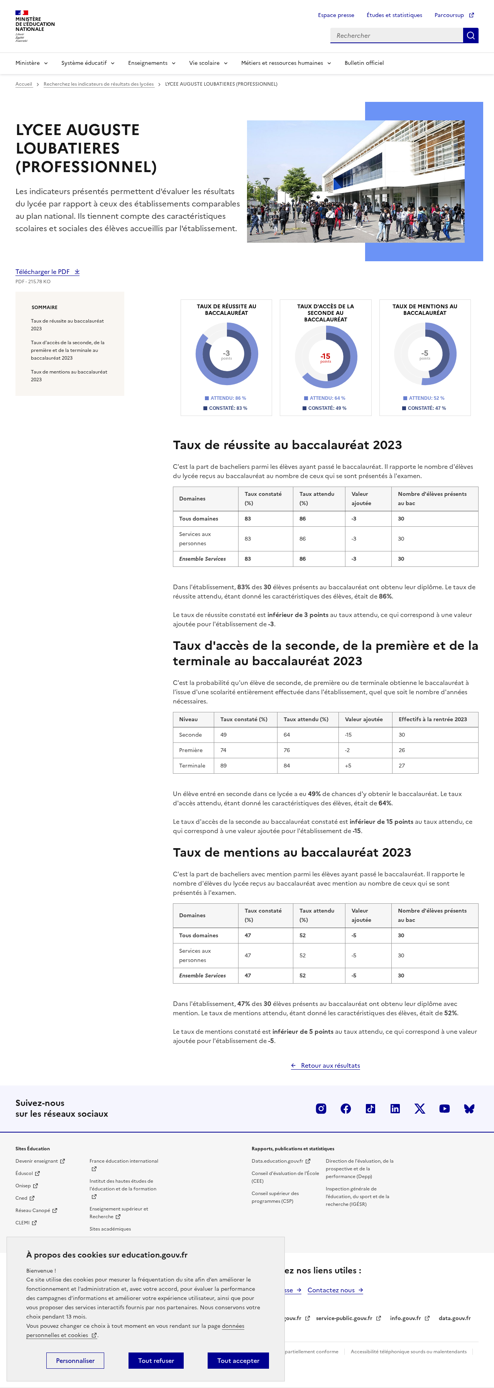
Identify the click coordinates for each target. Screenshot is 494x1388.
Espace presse (336, 15)
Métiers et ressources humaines (282, 63)
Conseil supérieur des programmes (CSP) (275, 1197)
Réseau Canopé (32, 1210)
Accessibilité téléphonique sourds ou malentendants (409, 1351)
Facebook (346, 1108)
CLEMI (22, 1222)
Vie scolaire (204, 63)
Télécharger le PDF (43, 271)
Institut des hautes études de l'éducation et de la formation (123, 1185)
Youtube (444, 1108)
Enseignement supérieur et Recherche (119, 1212)
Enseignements (147, 63)
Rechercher (471, 35)
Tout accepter (238, 1360)
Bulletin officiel (364, 63)
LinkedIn (395, 1108)
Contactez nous (331, 1290)
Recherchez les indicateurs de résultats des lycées (99, 84)
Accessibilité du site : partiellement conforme (289, 1351)
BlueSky (469, 1108)
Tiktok (370, 1108)
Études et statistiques (394, 15)
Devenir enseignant (36, 1161)
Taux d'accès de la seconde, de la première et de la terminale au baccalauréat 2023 (68, 350)
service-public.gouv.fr (344, 1318)
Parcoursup (450, 15)
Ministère (27, 63)
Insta (321, 1108)
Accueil (24, 84)
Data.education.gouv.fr (277, 1161)
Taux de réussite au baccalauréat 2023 (67, 325)
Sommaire (45, 307)
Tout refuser (156, 1360)
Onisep (23, 1185)
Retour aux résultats (329, 1065)
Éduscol (24, 1173)
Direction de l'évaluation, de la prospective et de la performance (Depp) (360, 1169)
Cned (21, 1198)
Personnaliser (75, 1360)
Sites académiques (110, 1229)
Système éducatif (84, 63)
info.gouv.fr (405, 1318)
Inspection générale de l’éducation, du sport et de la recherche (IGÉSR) (357, 1196)
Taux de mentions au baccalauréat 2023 (69, 376)
